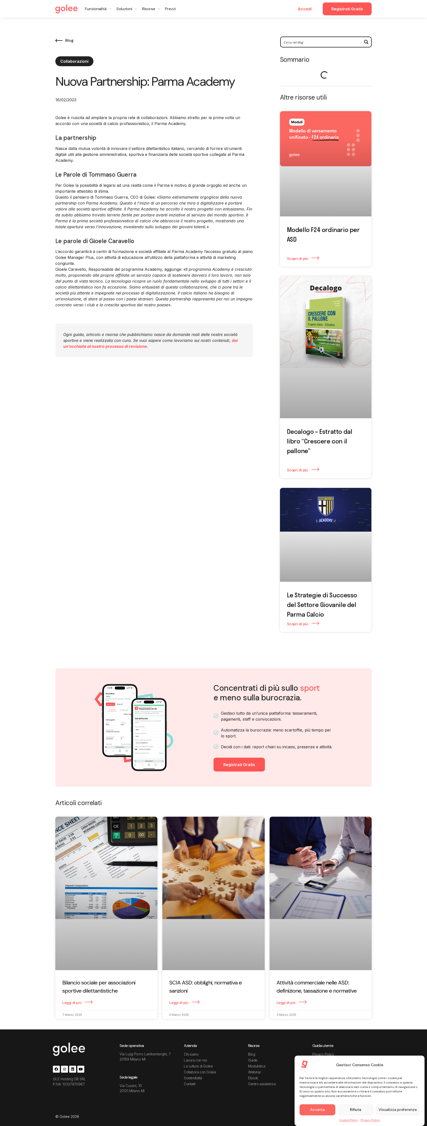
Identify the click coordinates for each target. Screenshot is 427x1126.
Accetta (317, 1109)
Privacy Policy (370, 1120)
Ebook (253, 1078)
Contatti (189, 1084)
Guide (252, 1060)
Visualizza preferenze (398, 1109)
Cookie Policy (348, 1120)
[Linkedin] (72, 1069)
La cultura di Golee (198, 1066)
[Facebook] (56, 1069)
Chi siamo (191, 1054)
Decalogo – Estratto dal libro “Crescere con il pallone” (319, 441)
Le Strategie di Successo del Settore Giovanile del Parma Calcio (322, 604)
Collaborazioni (74, 61)
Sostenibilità (193, 1078)
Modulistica (256, 1066)
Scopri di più (298, 258)
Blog (251, 1054)
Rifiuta (355, 1109)
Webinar (254, 1072)
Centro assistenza (262, 1084)
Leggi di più (72, 1003)
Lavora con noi (195, 1060)
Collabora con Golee (200, 1072)
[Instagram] (64, 1069)
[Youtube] (80, 1069)
